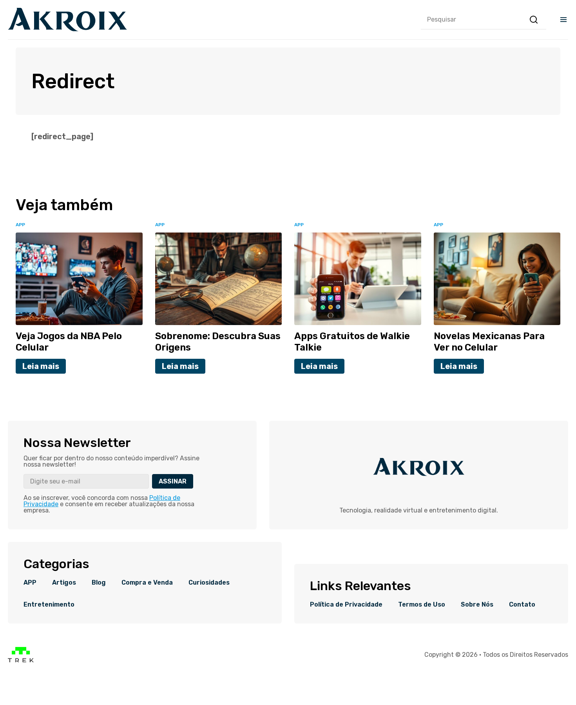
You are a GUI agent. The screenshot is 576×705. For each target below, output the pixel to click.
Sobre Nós (477, 604)
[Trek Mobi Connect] (21, 660)
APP (30, 583)
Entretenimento (49, 604)
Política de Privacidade (346, 604)
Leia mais (40, 366)
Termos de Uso (421, 604)
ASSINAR (173, 481)
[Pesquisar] (533, 19)
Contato (522, 604)
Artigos (64, 583)
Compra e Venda (147, 583)
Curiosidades (209, 583)
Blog (99, 583)
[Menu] (563, 19)
